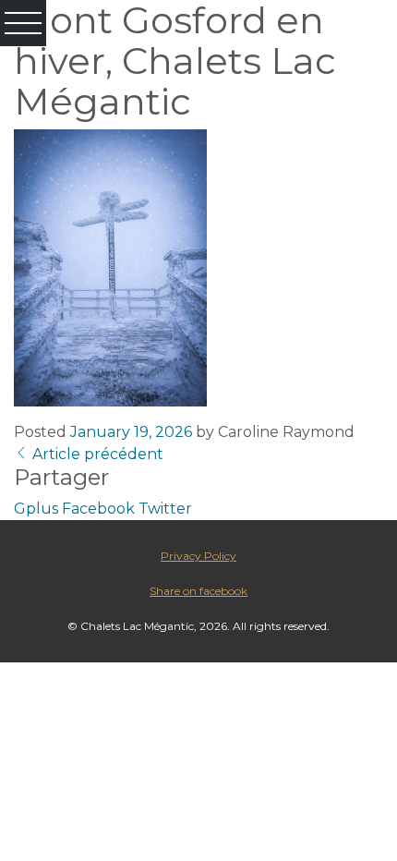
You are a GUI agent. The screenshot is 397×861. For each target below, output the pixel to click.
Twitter (165, 508)
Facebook (98, 508)
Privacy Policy (198, 556)
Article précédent (96, 454)
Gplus (36, 508)
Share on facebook (198, 591)
